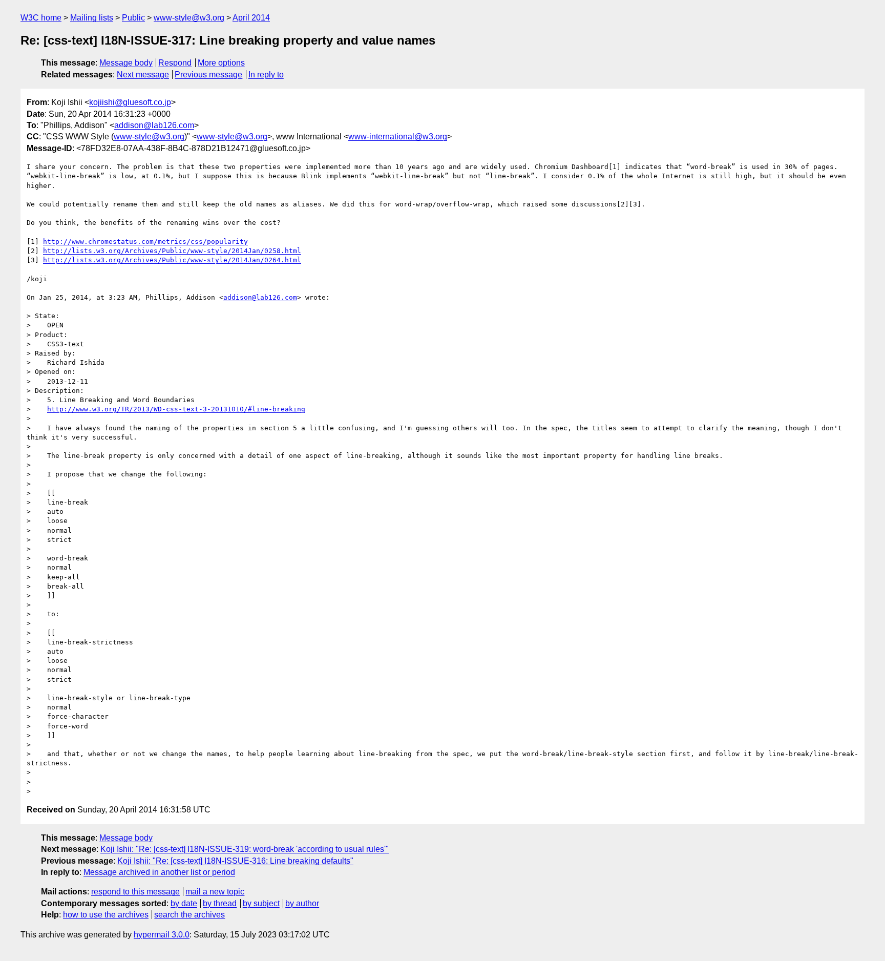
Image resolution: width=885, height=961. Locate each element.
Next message (143, 74)
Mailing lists (91, 17)
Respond (175, 62)
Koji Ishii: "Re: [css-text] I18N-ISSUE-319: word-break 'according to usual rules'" (244, 849)
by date (184, 903)
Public (133, 17)
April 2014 (251, 17)
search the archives (189, 914)
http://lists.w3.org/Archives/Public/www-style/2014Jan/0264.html (172, 260)
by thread (220, 903)
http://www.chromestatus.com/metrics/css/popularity (145, 241)
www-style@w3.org (189, 17)
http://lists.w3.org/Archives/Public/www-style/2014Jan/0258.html (172, 251)
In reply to (266, 74)
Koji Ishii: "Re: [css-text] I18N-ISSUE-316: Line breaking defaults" (235, 860)
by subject (261, 903)
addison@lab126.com (154, 125)
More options (221, 62)
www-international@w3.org (397, 136)
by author (302, 903)
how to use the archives (106, 914)
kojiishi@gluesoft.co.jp (130, 102)
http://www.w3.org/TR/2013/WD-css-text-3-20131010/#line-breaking (176, 409)
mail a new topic (214, 891)
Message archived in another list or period (159, 872)
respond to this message (135, 891)
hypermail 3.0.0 (161, 934)
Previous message (208, 74)
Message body (126, 62)
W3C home (40, 17)
